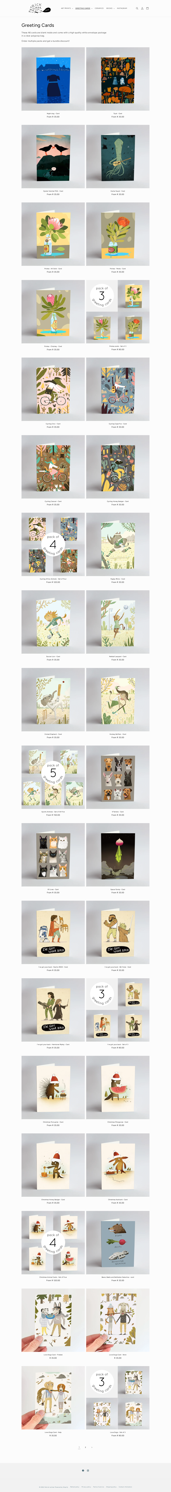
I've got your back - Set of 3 (117, 1044)
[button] (67, 8)
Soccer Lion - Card (53, 656)
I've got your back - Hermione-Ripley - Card (53, 1044)
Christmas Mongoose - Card (117, 1122)
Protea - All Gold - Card (53, 269)
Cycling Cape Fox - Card (118, 424)
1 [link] (79, 1447)
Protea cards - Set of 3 (117, 346)
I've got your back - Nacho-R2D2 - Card (53, 967)
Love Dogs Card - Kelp (53, 1432)
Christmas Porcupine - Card (53, 1122)
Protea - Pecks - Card (118, 269)
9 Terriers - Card (118, 812)
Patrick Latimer (50, 1487)
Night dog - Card (53, 113)
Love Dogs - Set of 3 (118, 1432)
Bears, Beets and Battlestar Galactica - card (118, 1277)
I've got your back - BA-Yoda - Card (118, 967)
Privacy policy (86, 1487)
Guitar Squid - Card (118, 191)
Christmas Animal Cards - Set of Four (53, 1277)
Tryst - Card (118, 113)
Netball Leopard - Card (117, 656)
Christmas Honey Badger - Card (53, 1199)
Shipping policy (111, 1487)
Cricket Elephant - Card (53, 734)
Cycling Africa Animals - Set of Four (53, 579)
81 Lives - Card (53, 889)
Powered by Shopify (61, 1487)
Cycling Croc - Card (53, 424)
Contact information (125, 1487)
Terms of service (98, 1487)
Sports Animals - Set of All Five (53, 812)
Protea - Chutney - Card (53, 346)
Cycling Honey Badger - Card (118, 501)
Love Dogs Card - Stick (117, 1355)
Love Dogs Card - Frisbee (53, 1355)
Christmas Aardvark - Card (118, 1199)
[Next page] (91, 1447)
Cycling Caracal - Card (53, 501)
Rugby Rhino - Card (118, 579)
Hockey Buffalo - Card (118, 734)
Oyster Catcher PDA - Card (53, 191)
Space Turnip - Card (118, 889)
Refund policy (74, 1487)
